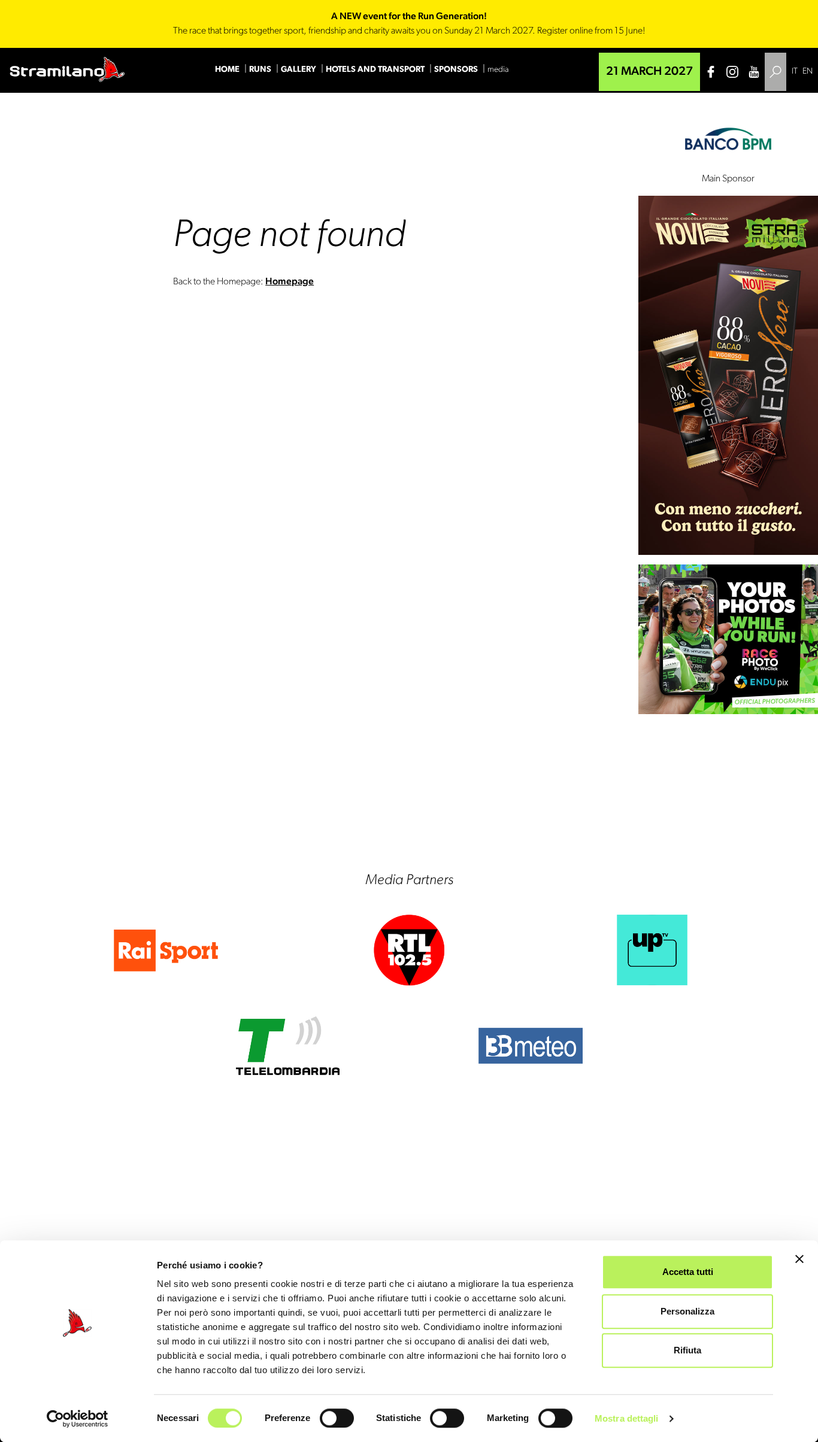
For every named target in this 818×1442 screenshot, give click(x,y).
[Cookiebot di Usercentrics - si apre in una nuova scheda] (77, 1419)
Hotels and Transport (375, 69)
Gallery (298, 69)
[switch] (337, 1418)
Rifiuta (687, 1350)
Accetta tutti (687, 1272)
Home (227, 69)
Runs (260, 69)
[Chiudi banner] (799, 1259)
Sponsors (456, 69)
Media (497, 69)
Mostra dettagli (627, 1418)
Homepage (289, 282)
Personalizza (687, 1311)
